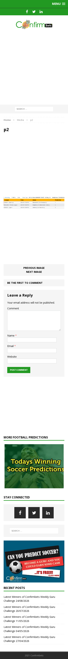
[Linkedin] (41, 11)
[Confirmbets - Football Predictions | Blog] (34, 24)
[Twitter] (34, 11)
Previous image (34, 268)
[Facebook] (27, 11)
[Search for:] (34, 108)
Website (12, 356)
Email (10, 346)
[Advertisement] (34, 67)
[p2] (34, 207)
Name (11, 335)
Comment (13, 308)
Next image (34, 272)
